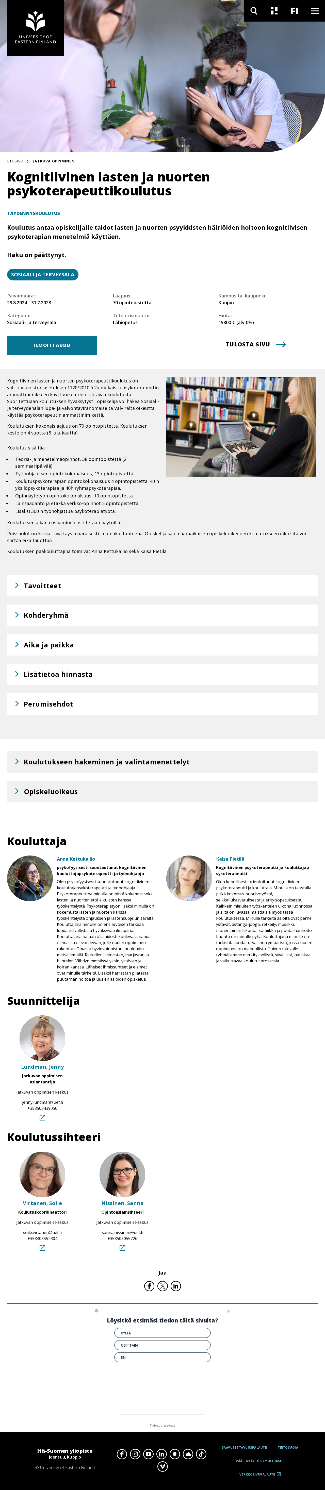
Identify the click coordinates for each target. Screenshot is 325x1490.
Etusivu (15, 161)
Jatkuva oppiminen (54, 161)
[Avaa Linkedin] (161, 1454)
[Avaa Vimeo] (162, 1466)
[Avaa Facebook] (121, 1454)
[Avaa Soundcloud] (187, 1454)
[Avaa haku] (254, 11)
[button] (162, 586)
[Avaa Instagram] (135, 1454)
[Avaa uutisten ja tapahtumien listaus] (274, 11)
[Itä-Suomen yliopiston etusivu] (35, 28)
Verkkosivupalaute (257, 1476)
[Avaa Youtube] (148, 1454)
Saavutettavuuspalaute (244, 1447)
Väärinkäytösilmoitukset (260, 1461)
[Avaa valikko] (315, 11)
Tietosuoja (288, 1447)
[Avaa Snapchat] (174, 1454)
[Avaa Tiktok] (201, 1454)
